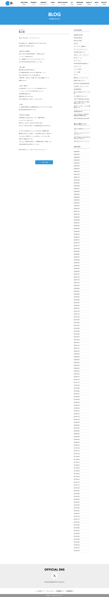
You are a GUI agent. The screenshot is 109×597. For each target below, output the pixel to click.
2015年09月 (77, 525)
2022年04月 (77, 299)
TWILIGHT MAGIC (78, 37)
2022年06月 (77, 294)
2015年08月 (77, 527)
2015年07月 (77, 530)
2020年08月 (77, 356)
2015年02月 (77, 545)
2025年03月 (77, 200)
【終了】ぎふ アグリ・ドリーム (81, 141)
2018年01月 (77, 445)
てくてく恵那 (77, 72)
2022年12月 (77, 277)
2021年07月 (77, 325)
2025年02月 (77, 203)
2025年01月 (77, 205)
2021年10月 (77, 317)
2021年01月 (77, 342)
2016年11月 (77, 485)
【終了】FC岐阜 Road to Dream (81, 99)
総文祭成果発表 (77, 89)
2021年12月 (77, 311)
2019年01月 (77, 411)
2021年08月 (77, 322)
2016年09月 (77, 490)
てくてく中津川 (77, 69)
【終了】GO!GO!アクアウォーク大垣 (82, 92)
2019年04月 (77, 402)
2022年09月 (77, 285)
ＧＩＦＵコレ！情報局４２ (80, 46)
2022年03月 (77, 302)
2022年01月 (77, 308)
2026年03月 (77, 165)
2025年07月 (77, 188)
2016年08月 (77, 493)
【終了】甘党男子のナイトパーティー (82, 129)
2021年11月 (77, 314)
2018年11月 (77, 416)
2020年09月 (77, 354)
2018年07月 (77, 428)
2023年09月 (77, 251)
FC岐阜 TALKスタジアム (79, 80)
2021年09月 (77, 319)
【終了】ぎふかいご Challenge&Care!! (82, 111)
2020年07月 (77, 359)
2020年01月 (77, 376)
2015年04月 (77, 539)
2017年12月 (77, 448)
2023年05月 (77, 262)
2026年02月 (77, 168)
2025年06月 (77, 191)
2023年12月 (77, 242)
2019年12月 (77, 379)
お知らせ (76, 43)
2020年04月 (77, 368)
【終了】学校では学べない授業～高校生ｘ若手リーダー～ (82, 102)
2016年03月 (77, 507)
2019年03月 (77, 405)
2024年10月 (77, 214)
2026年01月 (77, 171)
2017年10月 (77, 453)
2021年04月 (77, 334)
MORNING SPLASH (78, 35)
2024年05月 (77, 228)
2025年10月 (77, 180)
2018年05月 (77, 433)
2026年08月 (77, 151)
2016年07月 (77, 496)
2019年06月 (77, 396)
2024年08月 (77, 220)
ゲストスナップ (77, 66)
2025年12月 (77, 174)
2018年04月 (77, 436)
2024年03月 (77, 234)
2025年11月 (77, 177)
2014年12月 (77, 550)
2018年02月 (77, 442)
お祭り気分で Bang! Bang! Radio (81, 83)
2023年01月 (77, 274)
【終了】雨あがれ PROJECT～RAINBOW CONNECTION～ (82, 115)
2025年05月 (77, 194)
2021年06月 (77, 328)
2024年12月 (77, 208)
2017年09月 (77, 456)
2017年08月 (77, 459)
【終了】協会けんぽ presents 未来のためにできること (82, 138)
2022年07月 (77, 291)
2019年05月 (77, 399)
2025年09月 (77, 183)
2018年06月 (77, 431)
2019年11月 (77, 382)
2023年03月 (77, 268)
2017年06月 (77, 465)
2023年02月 (77, 271)
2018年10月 (77, 419)
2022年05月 (77, 297)
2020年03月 (77, 371)
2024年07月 (77, 222)
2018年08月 (77, 425)
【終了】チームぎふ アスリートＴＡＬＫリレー (82, 133)
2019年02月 (77, 408)
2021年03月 (77, 336)
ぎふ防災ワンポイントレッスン (81, 86)
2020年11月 (77, 348)
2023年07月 (77, 257)
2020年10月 (77, 351)
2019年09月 (77, 388)
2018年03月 (77, 439)
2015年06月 (77, 533)
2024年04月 (77, 231)
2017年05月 (77, 468)
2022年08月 (77, 288)
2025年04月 (77, 197)
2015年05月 (77, 536)
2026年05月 (77, 160)
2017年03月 (77, 473)
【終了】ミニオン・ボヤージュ (81, 55)
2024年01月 (77, 240)
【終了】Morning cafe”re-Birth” (81, 118)
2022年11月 (77, 279)
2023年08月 (77, 254)
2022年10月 (77, 282)
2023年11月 (77, 245)
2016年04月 (77, 505)
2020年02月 (77, 374)
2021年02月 (77, 339)
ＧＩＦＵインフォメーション (81, 49)
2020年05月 (77, 365)
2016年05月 (77, 502)
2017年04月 (77, 470)
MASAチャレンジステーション (81, 77)
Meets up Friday (78, 40)
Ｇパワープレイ (77, 60)
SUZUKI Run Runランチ (79, 52)
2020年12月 (77, 345)
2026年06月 (77, 157)
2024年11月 (77, 211)
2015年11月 (77, 519)
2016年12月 (77, 482)
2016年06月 (77, 499)
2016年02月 (77, 510)
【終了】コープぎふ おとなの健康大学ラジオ (82, 106)
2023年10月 (77, 248)
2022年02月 (77, 305)
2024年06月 (77, 225)
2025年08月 (77, 185)
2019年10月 (77, 385)
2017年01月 (77, 479)
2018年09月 (77, 422)
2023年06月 (77, 260)
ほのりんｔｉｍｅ (78, 57)
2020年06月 (77, 362)
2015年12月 (77, 516)
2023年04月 (77, 265)
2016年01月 (77, 513)
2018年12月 (77, 413)
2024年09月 (77, 217)
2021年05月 (77, 331)
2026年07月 (77, 154)
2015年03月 (77, 542)
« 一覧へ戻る (44, 162)
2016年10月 (77, 488)
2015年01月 (77, 547)
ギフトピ (76, 75)
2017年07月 (77, 462)
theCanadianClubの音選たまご (81, 63)
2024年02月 (77, 237)
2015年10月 (77, 522)
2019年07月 (77, 393)
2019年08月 (77, 391)
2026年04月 (77, 163)
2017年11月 (77, 450)
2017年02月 (77, 476)
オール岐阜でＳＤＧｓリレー (81, 96)
